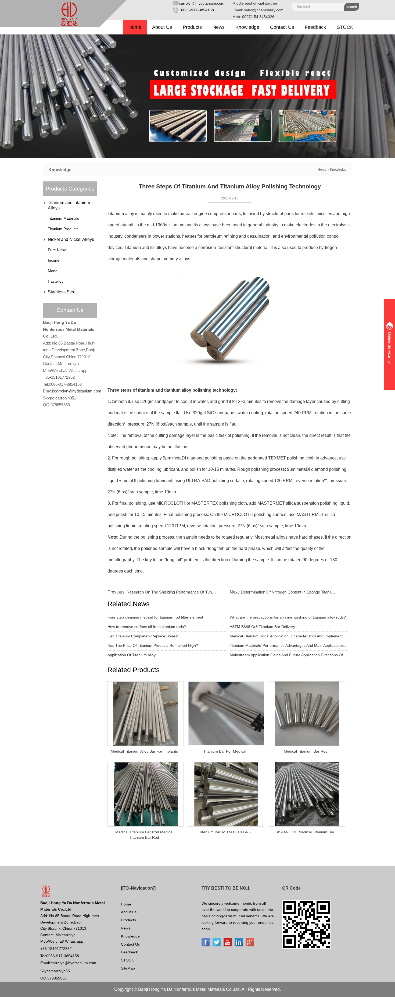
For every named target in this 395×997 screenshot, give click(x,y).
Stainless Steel (62, 292)
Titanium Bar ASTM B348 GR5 (225, 832)
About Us (162, 27)
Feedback (315, 27)
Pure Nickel (57, 250)
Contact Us (282, 27)
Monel (53, 271)
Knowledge (247, 27)
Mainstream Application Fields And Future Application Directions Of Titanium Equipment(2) (289, 655)
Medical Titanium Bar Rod (306, 751)
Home (134, 27)
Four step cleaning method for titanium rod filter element (155, 617)
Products (192, 27)
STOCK (345, 27)
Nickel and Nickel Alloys (71, 239)
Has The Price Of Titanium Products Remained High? (152, 645)
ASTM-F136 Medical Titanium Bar (305, 832)
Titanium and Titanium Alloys (69, 205)
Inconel (54, 260)
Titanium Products (63, 229)
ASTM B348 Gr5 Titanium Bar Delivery (262, 626)
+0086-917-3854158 (196, 10)
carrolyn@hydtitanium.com (201, 3)
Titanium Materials (63, 218)
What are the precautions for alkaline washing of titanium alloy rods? (288, 617)
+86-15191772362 (59, 377)
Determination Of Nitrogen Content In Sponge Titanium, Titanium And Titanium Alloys (314, 592)
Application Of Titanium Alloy (131, 655)
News (219, 27)
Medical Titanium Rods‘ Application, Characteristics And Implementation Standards (289, 636)
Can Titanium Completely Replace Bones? (143, 636)
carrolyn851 (65, 398)
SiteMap (128, 968)
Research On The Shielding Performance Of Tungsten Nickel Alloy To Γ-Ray (193, 592)
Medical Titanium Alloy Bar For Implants (144, 751)
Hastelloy (55, 281)
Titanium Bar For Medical (224, 751)
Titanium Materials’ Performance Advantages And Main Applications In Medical (289, 645)
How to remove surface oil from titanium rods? (146, 626)
